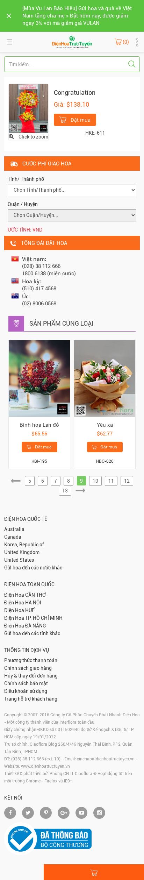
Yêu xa (105, 425)
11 (111, 481)
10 (95, 481)
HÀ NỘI (33, 602)
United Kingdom (21, 552)
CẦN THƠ (35, 595)
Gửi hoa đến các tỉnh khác (32, 633)
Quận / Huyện (23, 204)
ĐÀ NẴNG (35, 626)
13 (65, 491)
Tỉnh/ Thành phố (26, 179)
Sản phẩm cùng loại (61, 323)
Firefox (50, 781)
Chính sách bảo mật (26, 683)
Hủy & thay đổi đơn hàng (31, 676)
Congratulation (74, 92)
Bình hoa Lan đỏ (39, 425)
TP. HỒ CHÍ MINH (44, 618)
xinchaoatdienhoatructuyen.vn (106, 759)
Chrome (33, 781)
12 (127, 481)
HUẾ (30, 610)
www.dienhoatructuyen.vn (45, 766)
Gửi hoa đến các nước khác (33, 567)
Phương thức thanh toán (30, 660)
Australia (14, 529)
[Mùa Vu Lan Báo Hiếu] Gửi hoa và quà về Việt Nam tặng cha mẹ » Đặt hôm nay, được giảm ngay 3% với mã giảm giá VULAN (77, 15)
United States (19, 560)
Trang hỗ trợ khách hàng (30, 699)
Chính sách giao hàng (28, 668)
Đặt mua (80, 119)
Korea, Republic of (24, 544)
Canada (12, 537)
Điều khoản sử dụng (25, 691)
